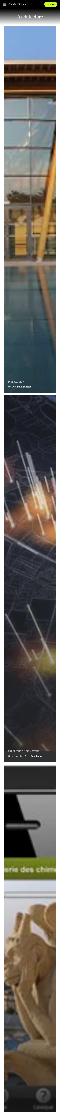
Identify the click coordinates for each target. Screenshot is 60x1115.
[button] (4, 4)
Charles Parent (17, 4)
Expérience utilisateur (24, 751)
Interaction (16, 382)
